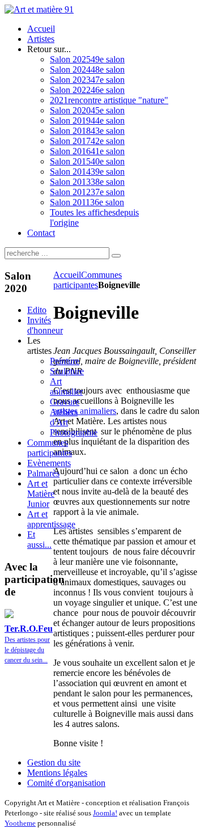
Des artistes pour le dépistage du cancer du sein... (27, 650)
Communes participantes (87, 280)
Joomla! (105, 813)
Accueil (67, 275)
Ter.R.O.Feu (29, 628)
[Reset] (116, 255)
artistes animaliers (84, 411)
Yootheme (20, 823)
